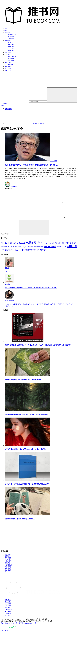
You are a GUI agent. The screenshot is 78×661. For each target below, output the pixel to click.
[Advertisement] (39, 535)
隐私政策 (8, 555)
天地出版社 (4, 247)
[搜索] (62, 94)
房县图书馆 (25, 247)
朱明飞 (31, 246)
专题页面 (8, 70)
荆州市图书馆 (61, 247)
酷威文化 (18, 250)
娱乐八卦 (8, 62)
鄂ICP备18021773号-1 (8, 623)
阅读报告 (11, 36)
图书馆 (72, 242)
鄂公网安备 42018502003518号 (26, 623)
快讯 (6, 30)
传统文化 (11, 42)
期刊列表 (11, 60)
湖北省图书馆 (50, 246)
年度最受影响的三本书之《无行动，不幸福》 (20, 519)
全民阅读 (8, 54)
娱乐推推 (11, 64)
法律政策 (11, 38)
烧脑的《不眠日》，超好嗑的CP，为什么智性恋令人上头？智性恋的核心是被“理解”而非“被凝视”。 (38, 345)
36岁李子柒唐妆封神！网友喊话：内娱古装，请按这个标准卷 (25, 449)
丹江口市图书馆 (8, 243)
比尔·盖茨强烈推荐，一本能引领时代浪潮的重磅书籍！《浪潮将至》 (32, 165)
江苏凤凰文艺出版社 (38, 246)
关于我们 (8, 68)
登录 (2, 103)
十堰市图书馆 (34, 242)
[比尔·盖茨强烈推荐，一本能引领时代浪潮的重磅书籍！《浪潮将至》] (28, 161)
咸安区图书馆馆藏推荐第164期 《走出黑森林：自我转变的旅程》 (26, 414)
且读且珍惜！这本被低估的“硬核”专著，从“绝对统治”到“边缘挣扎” (27, 484)
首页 (6, 28)
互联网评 (8, 66)
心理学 (19, 246)
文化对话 (11, 48)
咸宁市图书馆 (50, 243)
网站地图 (8, 567)
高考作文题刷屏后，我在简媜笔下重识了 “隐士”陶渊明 (23, 379)
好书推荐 (8, 40)
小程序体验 (8, 565)
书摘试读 (11, 46)
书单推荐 (11, 44)
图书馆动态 (12, 34)
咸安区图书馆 (61, 243)
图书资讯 (8, 32)
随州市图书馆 (27, 250)
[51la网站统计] (12, 627)
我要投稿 (8, 557)
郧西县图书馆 (10, 250)
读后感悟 (8, 52)
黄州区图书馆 (39, 250)
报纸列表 (11, 58)
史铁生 (44, 243)
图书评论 (11, 50)
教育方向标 (12, 56)
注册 (5, 103)
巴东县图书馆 (13, 247)
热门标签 (8, 571)
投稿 (2, 105)
